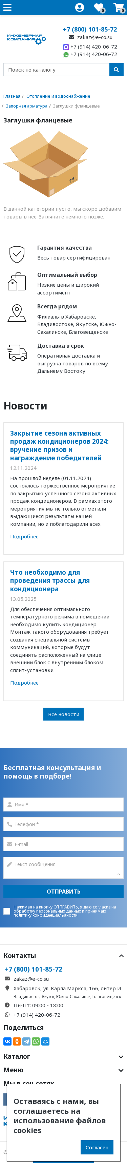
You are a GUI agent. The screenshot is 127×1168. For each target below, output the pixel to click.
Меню (13, 1070)
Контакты (19, 956)
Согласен (97, 1147)
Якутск (48, 996)
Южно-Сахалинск (73, 996)
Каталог (16, 1056)
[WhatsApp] (36, 1041)
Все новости (63, 714)
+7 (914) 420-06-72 (93, 46)
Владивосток (27, 996)
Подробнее (24, 536)
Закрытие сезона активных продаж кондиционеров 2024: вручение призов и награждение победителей (59, 445)
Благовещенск (106, 996)
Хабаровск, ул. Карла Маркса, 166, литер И (67, 988)
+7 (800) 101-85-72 (90, 29)
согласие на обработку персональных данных (65, 909)
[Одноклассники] (17, 1041)
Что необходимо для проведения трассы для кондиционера (50, 580)
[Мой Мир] (45, 1041)
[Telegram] (26, 1041)
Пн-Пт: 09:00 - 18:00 (38, 1005)
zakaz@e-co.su (94, 37)
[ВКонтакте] (7, 1041)
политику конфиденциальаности (46, 915)
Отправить (64, 891)
